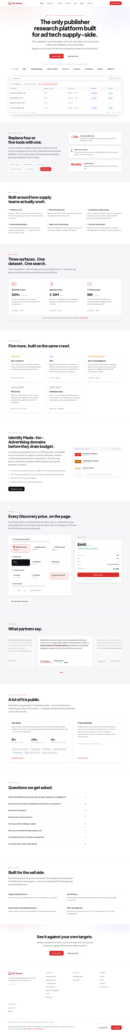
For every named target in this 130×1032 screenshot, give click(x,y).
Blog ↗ (10, 1011)
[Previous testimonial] (55, 672)
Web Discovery (51, 976)
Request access (16, 489)
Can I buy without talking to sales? (22, 824)
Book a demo (115, 3)
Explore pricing (72, 56)
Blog (75, 3)
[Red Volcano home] (15, 3)
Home (42, 3)
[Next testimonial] (75, 672)
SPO (47, 994)
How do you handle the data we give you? (25, 830)
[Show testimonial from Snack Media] (63, 672)
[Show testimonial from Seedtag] (66, 672)
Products (50, 3)
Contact (90, 3)
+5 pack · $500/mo (35, 590)
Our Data (68, 3)
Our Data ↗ (12, 1008)
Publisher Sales (78, 976)
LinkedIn (11, 984)
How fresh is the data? (17, 810)
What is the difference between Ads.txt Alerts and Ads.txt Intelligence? (37, 797)
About (82, 3)
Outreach (76, 980)
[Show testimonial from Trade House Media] (65, 672)
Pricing (60, 3)
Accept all (116, 1027)
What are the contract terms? (20, 817)
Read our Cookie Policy (35, 1029)
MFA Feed (49, 997)
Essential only (103, 1027)
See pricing (84, 318)
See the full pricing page (19, 601)
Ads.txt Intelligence (52, 990)
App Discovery (51, 980)
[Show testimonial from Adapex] (61, 672)
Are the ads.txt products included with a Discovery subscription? (34, 804)
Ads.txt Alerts (50, 987)
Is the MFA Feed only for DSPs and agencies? (26, 837)
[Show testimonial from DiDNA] (69, 672)
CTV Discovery (51, 983)
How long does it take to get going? (22, 844)
